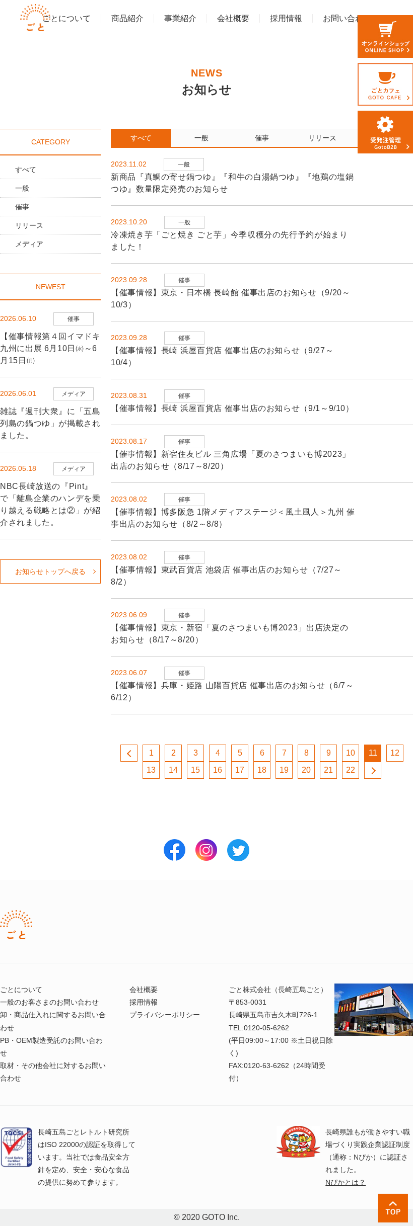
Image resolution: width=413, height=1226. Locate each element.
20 (306, 770)
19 (284, 770)
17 (239, 770)
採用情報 (143, 1002)
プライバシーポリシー (164, 1015)
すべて (25, 170)
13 (151, 770)
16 (217, 770)
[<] (129, 753)
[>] (373, 770)
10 (350, 753)
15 (195, 770)
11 (373, 753)
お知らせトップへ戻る (50, 571)
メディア (29, 244)
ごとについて (21, 990)
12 (394, 753)
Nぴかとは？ (345, 1182)
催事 (22, 207)
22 (350, 770)
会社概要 (143, 990)
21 (328, 770)
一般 (22, 188)
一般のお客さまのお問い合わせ (49, 1002)
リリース (29, 225)
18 (261, 770)
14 (173, 770)
